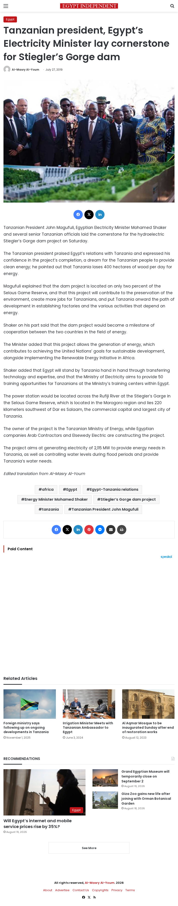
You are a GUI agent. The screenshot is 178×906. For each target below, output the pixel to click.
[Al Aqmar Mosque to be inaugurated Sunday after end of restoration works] (148, 704)
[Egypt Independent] (89, 6)
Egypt (10, 19)
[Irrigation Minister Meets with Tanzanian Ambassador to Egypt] (89, 704)
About (47, 890)
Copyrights (100, 890)
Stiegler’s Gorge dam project (128, 499)
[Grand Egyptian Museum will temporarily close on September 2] (105, 778)
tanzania (50, 509)
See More (89, 848)
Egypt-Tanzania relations (114, 489)
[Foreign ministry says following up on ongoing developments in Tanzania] (29, 704)
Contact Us (81, 890)
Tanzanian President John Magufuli (105, 509)
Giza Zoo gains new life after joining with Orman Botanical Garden (146, 798)
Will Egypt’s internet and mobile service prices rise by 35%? (37, 823)
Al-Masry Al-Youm (25, 70)
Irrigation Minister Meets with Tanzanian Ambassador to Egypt (88, 727)
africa (48, 489)
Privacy (116, 890)
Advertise (62, 890)
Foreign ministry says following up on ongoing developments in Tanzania (26, 727)
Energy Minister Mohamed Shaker (56, 499)
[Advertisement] (89, 617)
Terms (130, 890)
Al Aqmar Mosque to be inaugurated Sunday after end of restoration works (148, 727)
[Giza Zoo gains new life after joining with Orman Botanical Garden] (105, 800)
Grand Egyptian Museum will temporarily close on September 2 (145, 776)
